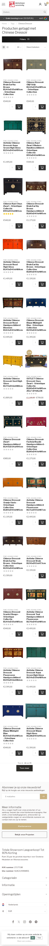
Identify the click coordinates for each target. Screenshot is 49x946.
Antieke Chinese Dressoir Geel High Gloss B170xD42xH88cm (13, 382)
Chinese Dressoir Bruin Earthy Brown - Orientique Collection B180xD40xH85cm (36, 267)
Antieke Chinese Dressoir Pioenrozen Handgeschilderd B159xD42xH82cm (12, 675)
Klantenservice (24, 826)
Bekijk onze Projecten (24, 834)
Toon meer (24, 768)
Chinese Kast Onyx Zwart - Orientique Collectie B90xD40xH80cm (12, 207)
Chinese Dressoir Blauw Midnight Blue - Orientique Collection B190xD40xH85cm (36, 325)
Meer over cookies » (24, 941)
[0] (45, 4)
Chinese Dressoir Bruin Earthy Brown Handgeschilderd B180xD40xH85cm (36, 209)
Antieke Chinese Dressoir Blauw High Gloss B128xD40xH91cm (36, 732)
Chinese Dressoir (25, 23)
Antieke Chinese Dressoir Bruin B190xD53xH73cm (36, 561)
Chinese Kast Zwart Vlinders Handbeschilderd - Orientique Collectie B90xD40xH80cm (36, 149)
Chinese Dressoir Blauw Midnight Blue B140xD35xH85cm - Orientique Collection (13, 734)
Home (4, 23)
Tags (13, 23)
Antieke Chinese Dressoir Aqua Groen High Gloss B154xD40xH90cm (13, 146)
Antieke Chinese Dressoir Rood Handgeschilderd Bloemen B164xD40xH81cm (13, 325)
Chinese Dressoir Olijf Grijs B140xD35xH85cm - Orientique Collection (36, 87)
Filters (23, 39)
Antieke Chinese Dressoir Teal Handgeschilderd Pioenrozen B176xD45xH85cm (36, 617)
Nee (39, 937)
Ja (33, 937)
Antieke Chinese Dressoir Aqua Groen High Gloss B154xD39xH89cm (36, 674)
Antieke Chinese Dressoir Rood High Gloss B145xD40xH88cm (13, 265)
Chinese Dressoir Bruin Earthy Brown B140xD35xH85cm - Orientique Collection (13, 88)
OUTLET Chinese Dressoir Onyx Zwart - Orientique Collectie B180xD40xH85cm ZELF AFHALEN (36, 384)
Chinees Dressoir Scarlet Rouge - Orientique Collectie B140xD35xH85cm (13, 617)
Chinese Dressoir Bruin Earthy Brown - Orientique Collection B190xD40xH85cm (13, 563)
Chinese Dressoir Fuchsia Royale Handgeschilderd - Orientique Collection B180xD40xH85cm (36, 445)
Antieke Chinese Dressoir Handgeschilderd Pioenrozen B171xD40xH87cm (36, 505)
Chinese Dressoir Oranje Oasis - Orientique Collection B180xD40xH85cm (13, 505)
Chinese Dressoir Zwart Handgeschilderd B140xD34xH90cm (13, 443)
